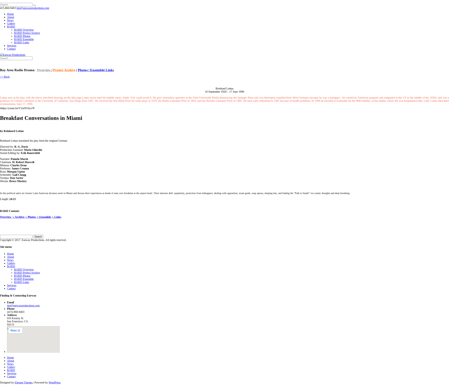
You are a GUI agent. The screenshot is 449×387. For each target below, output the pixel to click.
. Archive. (19, 216)
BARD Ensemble (24, 39)
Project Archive (64, 70)
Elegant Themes (24, 382)
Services (11, 45)
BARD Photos (22, 36)
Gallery (11, 23)
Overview (44, 70)
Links (109, 70)
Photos (83, 70)
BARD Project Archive (27, 32)
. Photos (31, 216)
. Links (57, 216)
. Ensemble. (45, 216)
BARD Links (21, 42)
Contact (11, 48)
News (10, 20)
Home (10, 13)
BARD (11, 26)
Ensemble (96, 70)
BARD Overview (24, 29)
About (10, 17)
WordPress (55, 382)
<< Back (5, 76)
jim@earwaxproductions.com (23, 305)
